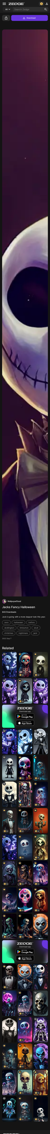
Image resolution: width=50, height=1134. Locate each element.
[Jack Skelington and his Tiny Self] (9, 741)
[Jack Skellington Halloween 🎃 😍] (25, 976)
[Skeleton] (9, 1082)
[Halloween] (9, 794)
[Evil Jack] (40, 1056)
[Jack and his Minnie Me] (9, 691)
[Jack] (40, 741)
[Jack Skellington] (25, 741)
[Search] (45, 9)
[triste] (40, 1003)
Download (31, 18)
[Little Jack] (40, 691)
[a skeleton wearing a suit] (9, 768)
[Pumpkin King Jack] (9, 1029)
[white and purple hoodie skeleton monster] (40, 1029)
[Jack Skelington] (9, 664)
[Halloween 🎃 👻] (9, 1109)
